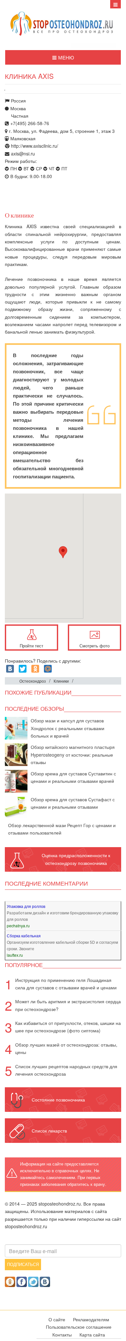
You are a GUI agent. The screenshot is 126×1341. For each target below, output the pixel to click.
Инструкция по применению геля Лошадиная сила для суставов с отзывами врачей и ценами (66, 984)
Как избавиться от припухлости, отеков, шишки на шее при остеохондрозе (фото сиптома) (68, 1027)
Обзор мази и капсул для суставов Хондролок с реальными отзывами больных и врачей (67, 728)
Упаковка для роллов (26, 906)
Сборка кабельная (24, 935)
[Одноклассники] (35, 669)
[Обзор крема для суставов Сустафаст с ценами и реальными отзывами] (16, 806)
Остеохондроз (32, 681)
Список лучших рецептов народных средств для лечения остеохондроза (66, 1070)
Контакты (62, 1334)
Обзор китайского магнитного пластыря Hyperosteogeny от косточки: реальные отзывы (73, 754)
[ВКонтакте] (10, 669)
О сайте (56, 1319)
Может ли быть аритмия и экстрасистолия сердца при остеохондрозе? (68, 1005)
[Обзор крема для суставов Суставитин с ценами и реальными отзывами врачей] (16, 780)
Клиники (61, 681)
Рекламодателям (91, 1319)
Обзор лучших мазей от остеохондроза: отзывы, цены (66, 1048)
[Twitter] (22, 669)
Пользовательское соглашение (78, 1327)
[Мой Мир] (48, 669)
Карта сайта (92, 1334)
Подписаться (23, 1264)
